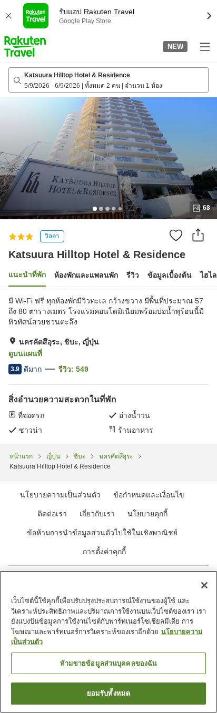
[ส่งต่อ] (198, 235)
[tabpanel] (108, 365)
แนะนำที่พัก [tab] (27, 274)
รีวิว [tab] (132, 275)
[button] (25, 46)
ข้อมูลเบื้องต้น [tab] (169, 275)
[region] (108, 642)
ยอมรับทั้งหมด (108, 693)
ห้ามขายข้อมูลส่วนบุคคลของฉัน (108, 663)
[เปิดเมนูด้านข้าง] (204, 46)
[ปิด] (204, 585)
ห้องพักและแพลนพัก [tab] (86, 275)
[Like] (176, 235)
